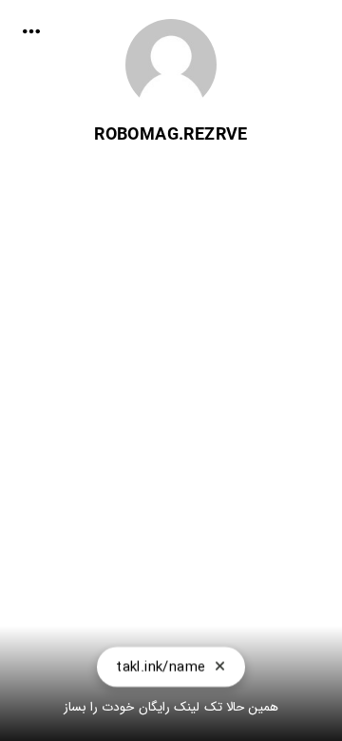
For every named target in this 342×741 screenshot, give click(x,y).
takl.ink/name (160, 667)
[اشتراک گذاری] (31, 31)
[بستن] (220, 667)
